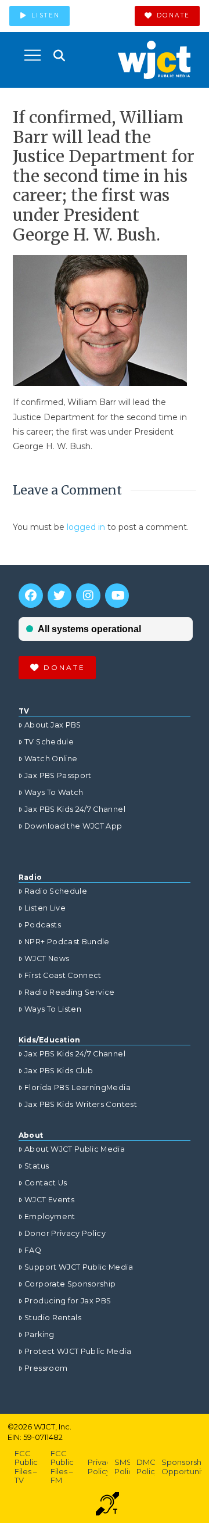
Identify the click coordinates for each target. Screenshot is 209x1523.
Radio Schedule (55, 891)
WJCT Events (49, 1199)
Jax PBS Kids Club (58, 1070)
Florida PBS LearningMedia (77, 1087)
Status (36, 1166)
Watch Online (50, 758)
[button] (32, 55)
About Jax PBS (52, 725)
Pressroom (45, 1368)
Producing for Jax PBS (67, 1300)
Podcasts (42, 924)
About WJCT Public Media (74, 1149)
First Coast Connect (63, 975)
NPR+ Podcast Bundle (67, 941)
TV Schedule (49, 741)
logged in (86, 527)
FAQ (32, 1250)
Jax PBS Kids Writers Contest (80, 1104)
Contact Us (45, 1182)
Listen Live (45, 908)
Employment (49, 1216)
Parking (39, 1334)
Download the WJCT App (73, 826)
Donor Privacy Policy (65, 1233)
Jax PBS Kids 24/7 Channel (74, 809)
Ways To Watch (54, 792)
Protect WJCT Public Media (77, 1351)
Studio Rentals (52, 1317)
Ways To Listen (52, 1009)
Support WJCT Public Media (78, 1267)
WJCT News (46, 958)
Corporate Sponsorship (70, 1284)
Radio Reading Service (69, 992)
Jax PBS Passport (58, 775)
